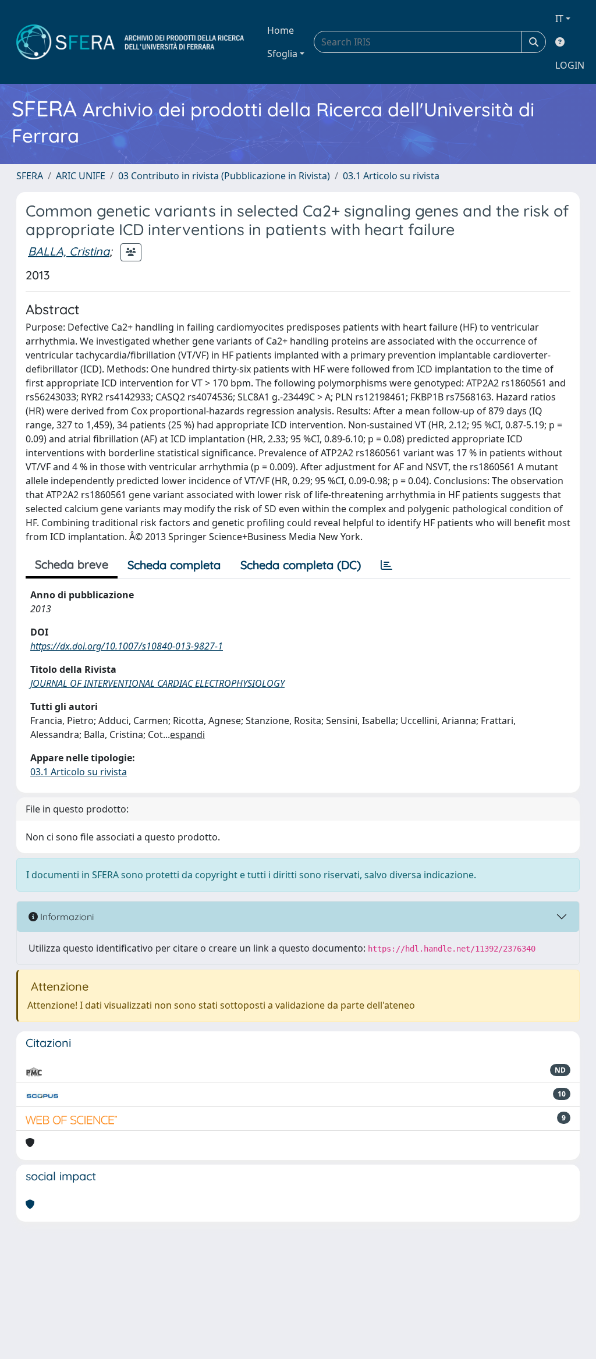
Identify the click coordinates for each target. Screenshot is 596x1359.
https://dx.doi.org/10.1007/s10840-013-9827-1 (126, 646)
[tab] (386, 565)
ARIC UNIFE (80, 175)
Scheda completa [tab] (174, 565)
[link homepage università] (130, 42)
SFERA (29, 175)
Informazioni (66, 916)
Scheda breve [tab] (71, 564)
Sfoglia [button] (282, 53)
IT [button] (559, 18)
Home (280, 30)
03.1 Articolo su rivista (391, 175)
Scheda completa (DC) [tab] (300, 565)
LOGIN (569, 65)
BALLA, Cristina (68, 251)
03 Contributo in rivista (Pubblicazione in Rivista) (224, 175)
